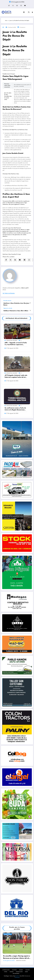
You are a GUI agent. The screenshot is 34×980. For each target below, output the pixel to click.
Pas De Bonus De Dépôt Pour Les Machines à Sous (15, 129)
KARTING (11, 966)
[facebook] (6, 260)
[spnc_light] (32, 12)
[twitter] (10, 260)
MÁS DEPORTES (16, 968)
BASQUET (21, 964)
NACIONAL (11, 934)
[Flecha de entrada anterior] (30, 303)
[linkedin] (15, 260)
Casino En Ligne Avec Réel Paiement (12, 228)
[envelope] (20, 260)
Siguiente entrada (7, 308)
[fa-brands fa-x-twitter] (13, 5)
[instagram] (21, 5)
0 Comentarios (22, 27)
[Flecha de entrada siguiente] (30, 310)
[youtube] (25, 5)
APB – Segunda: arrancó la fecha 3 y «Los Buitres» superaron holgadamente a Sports (16, 344)
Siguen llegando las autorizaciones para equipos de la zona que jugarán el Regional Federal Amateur (16, 952)
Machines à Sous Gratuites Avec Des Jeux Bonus (16, 304)
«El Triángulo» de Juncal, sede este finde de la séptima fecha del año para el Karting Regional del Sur (16, 376)
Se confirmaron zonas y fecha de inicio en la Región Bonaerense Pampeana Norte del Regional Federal (15, 409)
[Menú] (24, 12)
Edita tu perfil (24, 288)
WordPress (17, 970)
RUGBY (26, 966)
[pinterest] (24, 260)
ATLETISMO (14, 964)
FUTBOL (5, 934)
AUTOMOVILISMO (6, 964)
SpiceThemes (17, 972)
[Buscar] (28, 12)
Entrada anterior (7, 300)
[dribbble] (17, 5)
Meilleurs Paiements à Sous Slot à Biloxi (15, 311)
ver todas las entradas (9, 293)
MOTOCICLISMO (19, 966)
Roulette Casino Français (9, 74)
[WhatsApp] (29, 260)
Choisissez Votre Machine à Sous (11, 174)
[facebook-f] (9, 5)
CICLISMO (27, 964)
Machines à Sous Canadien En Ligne (12, 254)
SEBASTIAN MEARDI (11, 340)
